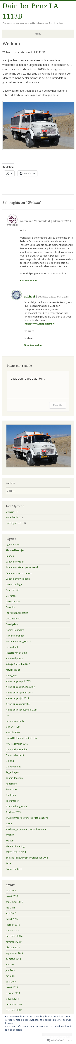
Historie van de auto (16, 652)
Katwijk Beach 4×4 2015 (18, 664)
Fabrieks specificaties (17, 612)
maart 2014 (12, 987)
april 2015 (11, 913)
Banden (10, 556)
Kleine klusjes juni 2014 (18, 704)
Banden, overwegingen (18, 578)
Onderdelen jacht (15, 755)
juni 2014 (10, 970)
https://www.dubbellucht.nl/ (40, 323)
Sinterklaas (11, 789)
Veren (9, 823)
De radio (10, 607)
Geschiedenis (13, 618)
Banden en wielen (15, 561)
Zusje (8, 863)
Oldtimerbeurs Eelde (16, 749)
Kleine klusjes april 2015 (18, 681)
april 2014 (11, 981)
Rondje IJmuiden (14, 778)
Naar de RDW (13, 732)
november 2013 (14, 1010)
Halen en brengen (15, 635)
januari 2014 (12, 998)
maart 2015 (12, 919)
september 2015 (14, 902)
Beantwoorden (28, 280)
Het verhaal (12, 647)
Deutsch (10, 511)
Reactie (57, 405)
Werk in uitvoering (15, 846)
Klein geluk (11, 675)
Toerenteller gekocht (16, 806)
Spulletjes (11, 795)
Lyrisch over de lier (15, 721)
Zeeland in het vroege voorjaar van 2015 (27, 857)
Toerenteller (12, 800)
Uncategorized (13, 523)
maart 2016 (12, 896)
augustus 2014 (13, 958)
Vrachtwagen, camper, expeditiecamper (26, 829)
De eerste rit (12, 590)
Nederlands (12, 517)
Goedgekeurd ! (13, 624)
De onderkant (13, 601)
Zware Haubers (14, 869)
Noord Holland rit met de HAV (21, 738)
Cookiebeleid (15, 1029)
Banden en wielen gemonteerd (22, 567)
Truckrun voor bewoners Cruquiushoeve (27, 817)
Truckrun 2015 (13, 812)
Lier (8, 715)
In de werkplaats (14, 658)
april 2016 (11, 890)
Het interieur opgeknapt (18, 641)
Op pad (10, 760)
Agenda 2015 (13, 544)
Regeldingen (12, 772)
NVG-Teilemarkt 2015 (17, 743)
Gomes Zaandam (15, 630)
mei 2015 (10, 907)
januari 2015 (12, 930)
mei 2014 (10, 976)
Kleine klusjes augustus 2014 (20, 686)
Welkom (10, 840)
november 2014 (14, 941)
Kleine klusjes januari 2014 (19, 692)
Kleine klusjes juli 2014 (17, 698)
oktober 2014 (13, 947)
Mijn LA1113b (13, 726)
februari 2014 (13, 993)
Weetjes (10, 834)
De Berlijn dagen (14, 584)
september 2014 (14, 953)
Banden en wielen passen (19, 573)
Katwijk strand (13, 669)
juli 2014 (10, 964)
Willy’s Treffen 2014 (16, 852)
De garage (11, 595)
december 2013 (14, 1004)
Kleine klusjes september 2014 (21, 709)
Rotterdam (11, 783)
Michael (29, 296)
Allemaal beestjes (15, 550)
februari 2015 (13, 924)
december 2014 (14, 936)
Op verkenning (13, 766)
